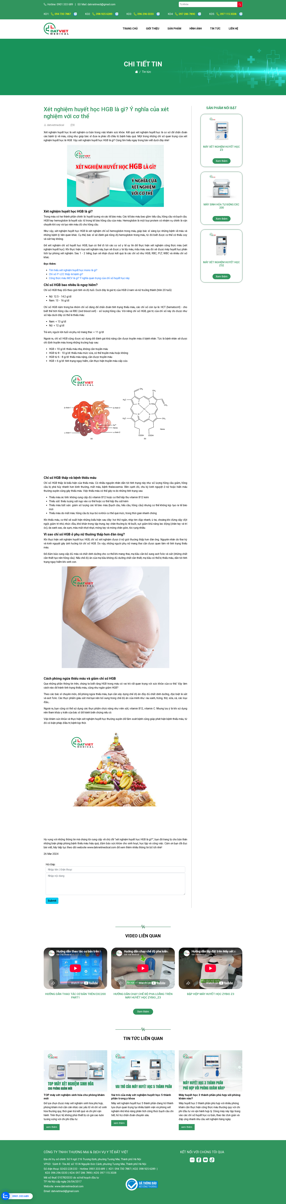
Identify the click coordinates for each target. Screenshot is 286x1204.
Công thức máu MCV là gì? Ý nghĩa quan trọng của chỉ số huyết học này (89, 278)
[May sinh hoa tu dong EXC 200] (221, 187)
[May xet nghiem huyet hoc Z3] (221, 129)
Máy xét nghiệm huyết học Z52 (221, 269)
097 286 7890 (187, 14)
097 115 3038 (228, 14)
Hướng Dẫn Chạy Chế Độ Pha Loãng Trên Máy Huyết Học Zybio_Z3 (143, 995)
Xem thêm (143, 1011)
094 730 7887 (63, 14)
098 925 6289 (104, 14)
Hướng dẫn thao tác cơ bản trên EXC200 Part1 (75, 995)
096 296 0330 (145, 14)
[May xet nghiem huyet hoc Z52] (221, 244)
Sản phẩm (174, 28)
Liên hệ (233, 28)
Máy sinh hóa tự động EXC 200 (221, 211)
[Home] (136, 71)
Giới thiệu (152, 28)
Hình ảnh (196, 28)
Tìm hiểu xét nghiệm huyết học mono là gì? (73, 270)
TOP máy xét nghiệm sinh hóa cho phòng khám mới (74, 1096)
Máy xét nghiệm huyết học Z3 (221, 154)
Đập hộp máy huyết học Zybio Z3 (210, 994)
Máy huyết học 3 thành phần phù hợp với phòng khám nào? (209, 1096)
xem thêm (51, 1127)
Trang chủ (130, 28)
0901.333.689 (20, 1196)
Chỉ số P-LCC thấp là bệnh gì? (66, 274)
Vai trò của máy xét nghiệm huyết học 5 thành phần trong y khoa (141, 1096)
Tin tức (215, 28)
